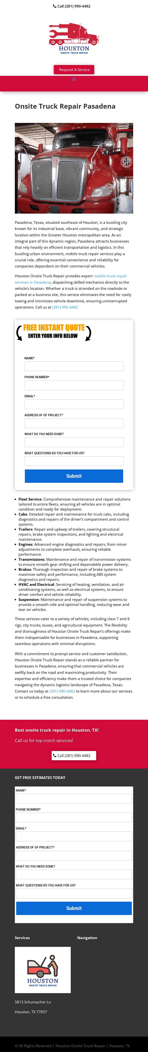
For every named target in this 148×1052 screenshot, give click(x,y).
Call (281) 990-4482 (73, 6)
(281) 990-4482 (65, 307)
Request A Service (74, 69)
